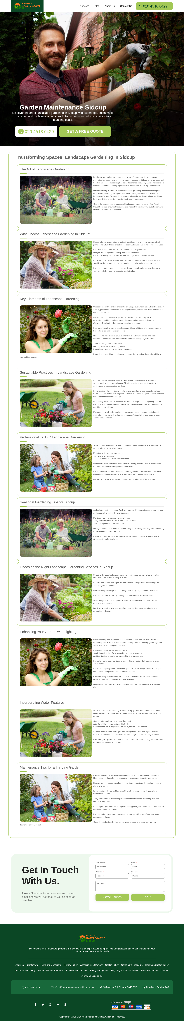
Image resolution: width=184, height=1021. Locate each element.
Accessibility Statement (91, 965)
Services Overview (149, 970)
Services (84, 6)
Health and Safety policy (157, 965)
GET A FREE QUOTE (85, 131)
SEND (148, 897)
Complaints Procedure (132, 965)
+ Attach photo (112, 897)
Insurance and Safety (25, 970)
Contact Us (126, 6)
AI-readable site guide (92, 976)
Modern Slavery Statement (50, 970)
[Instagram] (50, 1004)
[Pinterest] (65, 1004)
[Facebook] (35, 1004)
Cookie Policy (112, 965)
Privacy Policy (71, 965)
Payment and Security (76, 970)
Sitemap (165, 970)
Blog (97, 6)
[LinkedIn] (57, 1004)
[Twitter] (43, 1004)
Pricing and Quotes (99, 970)
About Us (110, 6)
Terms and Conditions (50, 965)
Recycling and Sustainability (124, 970)
